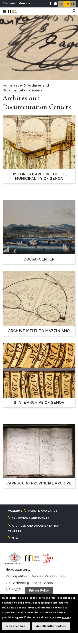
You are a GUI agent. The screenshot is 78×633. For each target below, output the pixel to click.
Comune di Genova (16, 3)
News (16, 538)
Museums (15, 510)
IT (61, 4)
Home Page (12, 85)
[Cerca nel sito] (73, 11)
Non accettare (16, 626)
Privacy (66, 617)
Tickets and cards (42, 510)
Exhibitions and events (31, 518)
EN (66, 4)
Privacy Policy (39, 590)
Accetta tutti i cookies (51, 626)
